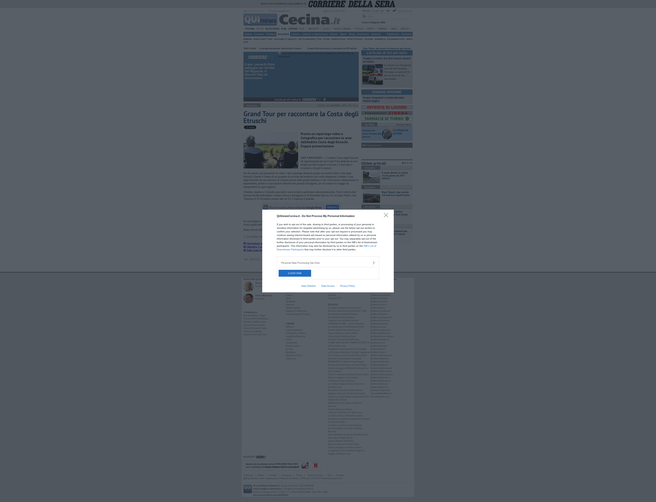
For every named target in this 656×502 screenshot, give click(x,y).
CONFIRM (295, 273)
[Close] (387, 216)
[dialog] (328, 251)
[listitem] (328, 262)
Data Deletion (308, 285)
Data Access (328, 285)
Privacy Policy (347, 285)
